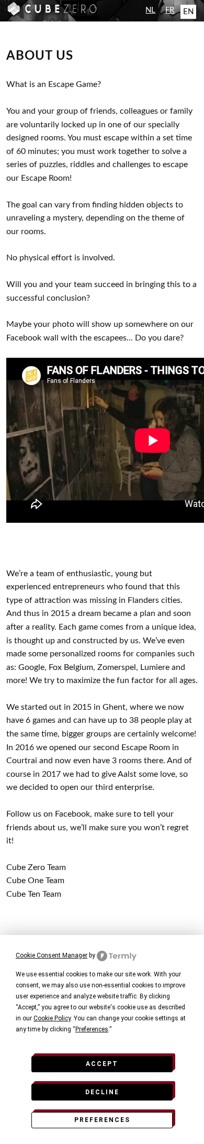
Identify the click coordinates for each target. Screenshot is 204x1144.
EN (188, 12)
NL (150, 10)
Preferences (102, 1120)
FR (169, 10)
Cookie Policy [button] (52, 1018)
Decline (102, 1092)
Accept (102, 1064)
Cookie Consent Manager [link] (51, 955)
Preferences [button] (91, 1029)
